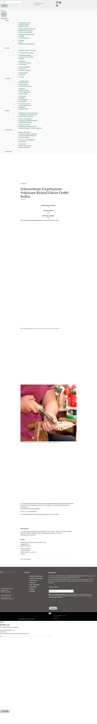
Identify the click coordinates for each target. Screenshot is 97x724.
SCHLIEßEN (4, 711)
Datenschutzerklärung (61, 594)
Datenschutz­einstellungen (59, 615)
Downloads (33, 587)
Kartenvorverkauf (23, 82)
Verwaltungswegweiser (25, 55)
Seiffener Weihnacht (24, 132)
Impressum (56, 618)
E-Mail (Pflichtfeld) (53, 587)
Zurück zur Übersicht (25, 559)
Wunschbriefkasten (24, 137)
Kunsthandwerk (23, 93)
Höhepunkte (8, 151)
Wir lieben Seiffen (23, 109)
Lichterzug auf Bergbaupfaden (27, 139)
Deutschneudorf (23, 72)
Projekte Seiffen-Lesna (25, 105)
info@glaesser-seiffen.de (30, 552)
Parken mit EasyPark (24, 67)
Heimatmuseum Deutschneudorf (27, 126)
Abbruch (27, 633)
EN (38, 5)
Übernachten (22, 96)
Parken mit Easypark (36, 578)
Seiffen (7, 20)
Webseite (22, 553)
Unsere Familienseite (24, 92)
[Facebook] (57, 2)
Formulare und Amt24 (25, 70)
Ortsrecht (21, 77)
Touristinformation (24, 81)
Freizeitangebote (23, 99)
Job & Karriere (23, 64)
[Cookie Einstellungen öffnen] (10, 718)
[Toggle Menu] (49, 613)
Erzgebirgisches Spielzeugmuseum (28, 113)
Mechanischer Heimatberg (26, 116)
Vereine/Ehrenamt (23, 38)
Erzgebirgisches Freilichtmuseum (28, 114)
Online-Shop (33, 580)
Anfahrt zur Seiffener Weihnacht (27, 135)
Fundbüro (21, 36)
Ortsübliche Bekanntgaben (26, 52)
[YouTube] (60, 2)
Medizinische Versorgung (26, 30)
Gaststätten (22, 98)
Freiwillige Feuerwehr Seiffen (26, 34)
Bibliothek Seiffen (23, 26)
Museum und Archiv (24, 124)
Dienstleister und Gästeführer (27, 44)
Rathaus (7, 48)
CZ (35, 5)
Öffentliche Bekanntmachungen (27, 50)
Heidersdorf (22, 74)
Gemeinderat (22, 61)
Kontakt (32, 589)
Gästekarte (22, 88)
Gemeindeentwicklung (25, 62)
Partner (21, 42)
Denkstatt (21, 40)
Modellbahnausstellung (25, 122)
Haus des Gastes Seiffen (25, 32)
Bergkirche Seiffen (24, 24)
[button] (4, 18)
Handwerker (23, 183)
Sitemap (32, 591)
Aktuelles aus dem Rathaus (26, 57)
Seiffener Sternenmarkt (25, 145)
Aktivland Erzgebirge (24, 103)
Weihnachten (8, 130)
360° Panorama (34, 585)
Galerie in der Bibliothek (25, 119)
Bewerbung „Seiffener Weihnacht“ (28, 134)
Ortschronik (22, 107)
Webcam (32, 582)
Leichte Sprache (39, 3)
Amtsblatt (21, 58)
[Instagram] (57, 5)
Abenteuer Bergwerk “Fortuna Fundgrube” (30, 128)
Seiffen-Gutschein (24, 90)
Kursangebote (23, 101)
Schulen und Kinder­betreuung (27, 28)
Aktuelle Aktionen (23, 84)
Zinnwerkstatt (22, 144)
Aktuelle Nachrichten (24, 23)
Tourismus (8, 78)
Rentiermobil (22, 141)
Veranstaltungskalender (25, 86)
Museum (7, 110)
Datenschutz (22, 68)
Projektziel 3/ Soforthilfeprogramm (28, 120)
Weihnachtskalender (24, 147)
